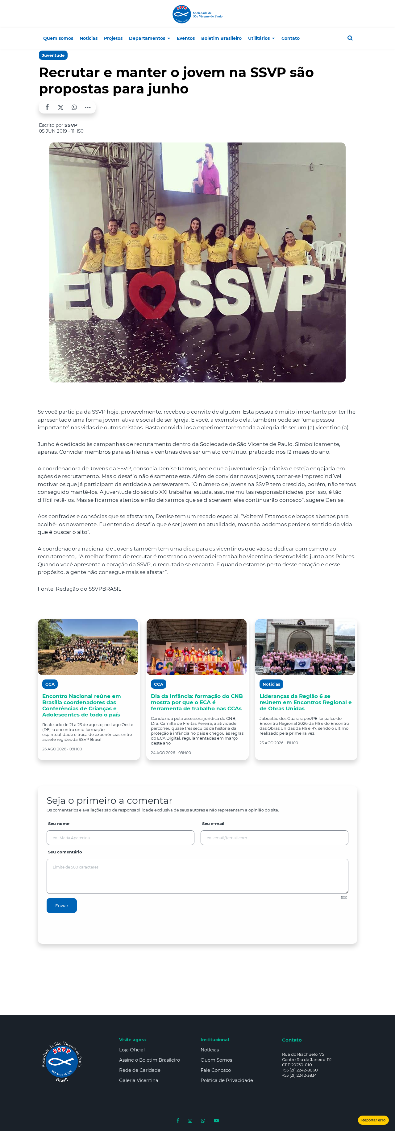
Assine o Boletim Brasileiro (149, 1060)
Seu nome (58, 823)
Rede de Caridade (139, 1070)
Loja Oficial (132, 1050)
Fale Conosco (216, 1070)
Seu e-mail (213, 823)
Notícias (210, 1050)
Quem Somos (216, 1060)
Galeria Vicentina (138, 1080)
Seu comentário (65, 851)
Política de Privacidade (227, 1080)
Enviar (61, 905)
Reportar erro (373, 1120)
